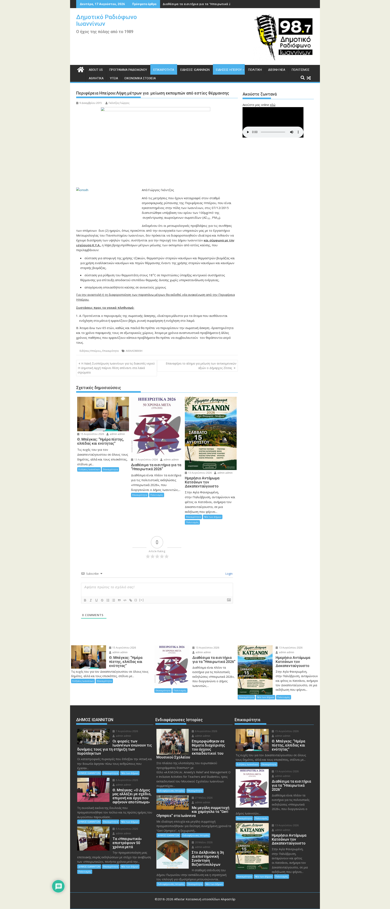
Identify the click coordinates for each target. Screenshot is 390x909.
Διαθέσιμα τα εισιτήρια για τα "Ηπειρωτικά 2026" (200, 4)
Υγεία (114, 78)
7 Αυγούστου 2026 (126, 731)
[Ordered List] (108, 600)
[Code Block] (125, 600)
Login (228, 574)
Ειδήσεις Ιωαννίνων (195, 70)
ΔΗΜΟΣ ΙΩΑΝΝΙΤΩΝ (89, 773)
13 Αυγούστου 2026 (146, 459)
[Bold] (85, 600)
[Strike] (102, 600)
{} (135, 599)
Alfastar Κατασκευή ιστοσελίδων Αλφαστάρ (204, 899)
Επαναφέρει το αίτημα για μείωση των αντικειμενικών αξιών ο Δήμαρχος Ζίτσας (201, 365)
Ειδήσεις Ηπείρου (229, 70)
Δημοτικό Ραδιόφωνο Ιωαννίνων (106, 20)
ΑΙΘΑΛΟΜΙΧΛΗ (134, 351)
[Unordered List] (113, 600)
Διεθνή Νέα (276, 70)
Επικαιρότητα (163, 70)
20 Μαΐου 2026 (203, 842)
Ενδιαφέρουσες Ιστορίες (171, 790)
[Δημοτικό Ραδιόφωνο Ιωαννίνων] (80, 69)
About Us (96, 70)
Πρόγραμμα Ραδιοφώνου (128, 70)
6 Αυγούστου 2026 (126, 780)
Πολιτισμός (300, 70)
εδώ (272, 105)
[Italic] (91, 600)
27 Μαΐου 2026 (203, 797)
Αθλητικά (96, 78)
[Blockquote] (119, 600)
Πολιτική (255, 70)
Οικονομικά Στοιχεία (140, 78)
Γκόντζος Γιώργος (119, 103)
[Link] (130, 600)
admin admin (117, 434)
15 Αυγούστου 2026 (92, 434)
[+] (141, 599)
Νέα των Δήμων (212, 516)
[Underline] (96, 600)
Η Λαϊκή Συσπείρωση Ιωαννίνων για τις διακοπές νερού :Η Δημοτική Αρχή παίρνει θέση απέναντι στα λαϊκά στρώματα (116, 367)
